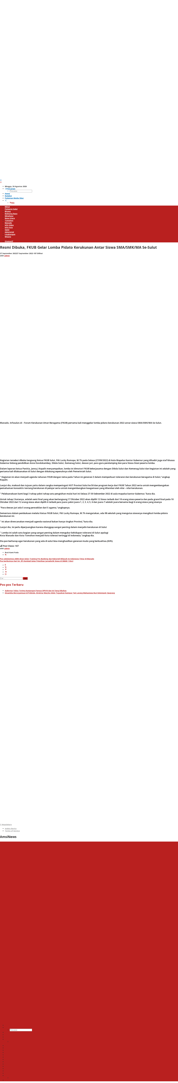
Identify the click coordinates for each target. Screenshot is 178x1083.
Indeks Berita (10, 828)
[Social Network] (6, 200)
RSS (12, 203)
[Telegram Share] (6, 572)
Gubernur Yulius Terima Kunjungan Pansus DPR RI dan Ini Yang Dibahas (35, 590)
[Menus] (1, 180)
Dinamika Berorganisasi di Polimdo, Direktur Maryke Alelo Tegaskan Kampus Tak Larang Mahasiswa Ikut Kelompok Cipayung (60, 593)
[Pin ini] (6, 570)
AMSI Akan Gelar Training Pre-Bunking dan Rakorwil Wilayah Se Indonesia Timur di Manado (47, 559)
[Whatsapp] (6, 574)
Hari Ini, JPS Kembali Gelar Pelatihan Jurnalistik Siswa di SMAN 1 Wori (36, 561)
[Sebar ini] (5, 565)
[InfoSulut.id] (89, 178)
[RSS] (6, 555)
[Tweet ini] (6, 567)
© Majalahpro (6, 824)
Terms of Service (12, 831)
